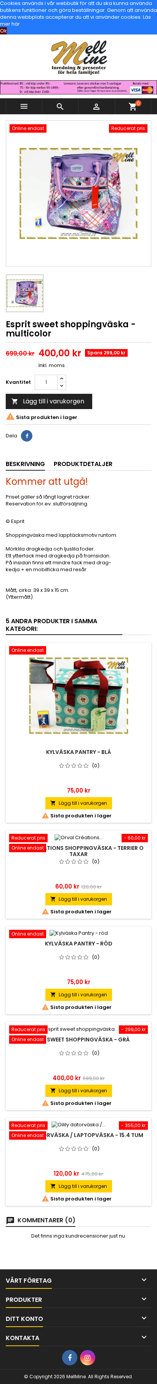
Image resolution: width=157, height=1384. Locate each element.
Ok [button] (3, 30)
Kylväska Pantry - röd (78, 943)
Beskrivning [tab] (25, 464)
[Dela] (26, 436)
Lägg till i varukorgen (47, 401)
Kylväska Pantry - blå (78, 752)
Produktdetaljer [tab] (83, 464)
